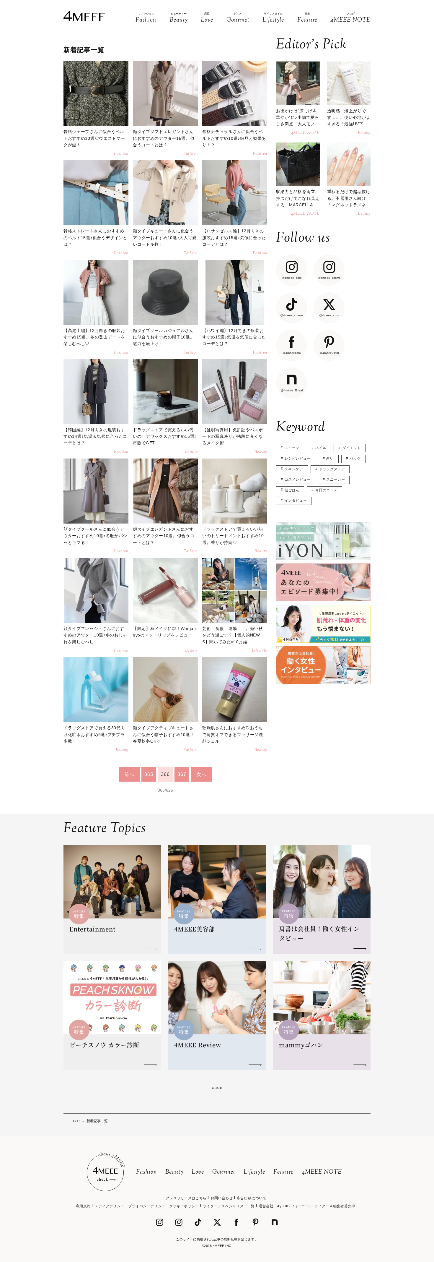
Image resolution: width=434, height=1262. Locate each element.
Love (198, 1172)
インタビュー (296, 500)
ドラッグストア (332, 469)
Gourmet (223, 1172)
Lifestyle (254, 1172)
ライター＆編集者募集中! (335, 1206)
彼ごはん (292, 490)
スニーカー (335, 479)
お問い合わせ (222, 1198)
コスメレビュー (298, 479)
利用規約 (83, 1206)
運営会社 (266, 1206)
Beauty (174, 1172)
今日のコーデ (326, 490)
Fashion (146, 1172)
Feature (283, 1172)
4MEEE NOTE (322, 1172)
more (217, 1087)
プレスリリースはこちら (186, 1198)
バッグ (355, 458)
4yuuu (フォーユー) (294, 1206)
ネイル (321, 448)
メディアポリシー (109, 1206)
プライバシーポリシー (146, 1206)
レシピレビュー (298, 458)
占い (330, 458)
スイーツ (292, 448)
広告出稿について (252, 1198)
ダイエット (351, 448)
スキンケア (294, 469)
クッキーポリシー (184, 1206)
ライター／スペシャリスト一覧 (229, 1206)
